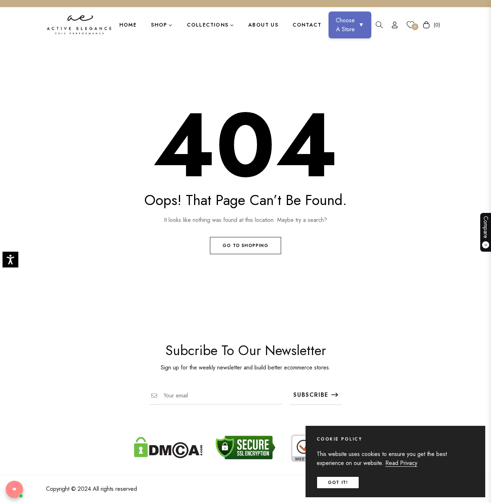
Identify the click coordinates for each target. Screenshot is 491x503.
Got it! (338, 482)
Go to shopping (245, 245)
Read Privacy (401, 463)
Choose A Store (350, 25)
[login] (394, 25)
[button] (379, 25)
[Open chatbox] (14, 489)
